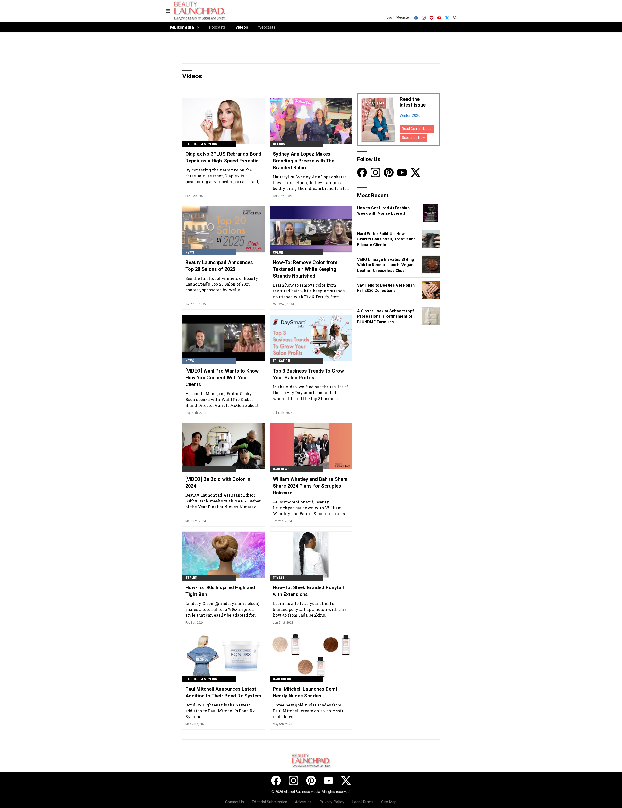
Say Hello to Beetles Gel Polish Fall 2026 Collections (386, 288)
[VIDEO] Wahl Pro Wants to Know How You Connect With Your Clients (222, 377)
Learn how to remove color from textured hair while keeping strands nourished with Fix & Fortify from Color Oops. (309, 290)
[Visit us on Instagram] (375, 172)
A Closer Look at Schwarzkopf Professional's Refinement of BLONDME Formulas (385, 316)
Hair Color (282, 679)
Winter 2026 (410, 115)
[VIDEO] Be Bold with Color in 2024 (217, 482)
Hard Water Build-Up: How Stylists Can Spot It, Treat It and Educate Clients (386, 239)
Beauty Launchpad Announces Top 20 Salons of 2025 (219, 265)
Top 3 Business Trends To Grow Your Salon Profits (308, 374)
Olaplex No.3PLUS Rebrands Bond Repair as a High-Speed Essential (223, 157)
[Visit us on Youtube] (402, 172)
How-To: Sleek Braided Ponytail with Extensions (308, 591)
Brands (279, 144)
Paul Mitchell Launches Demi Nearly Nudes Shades (305, 692)
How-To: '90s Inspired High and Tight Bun (220, 591)
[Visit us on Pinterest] (389, 172)
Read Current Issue (417, 129)
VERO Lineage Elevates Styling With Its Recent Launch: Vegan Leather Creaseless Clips (385, 265)
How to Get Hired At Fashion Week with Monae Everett (383, 211)
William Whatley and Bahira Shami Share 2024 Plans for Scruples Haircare (311, 486)
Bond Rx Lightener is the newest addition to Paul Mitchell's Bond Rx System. (220, 710)
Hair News (281, 469)
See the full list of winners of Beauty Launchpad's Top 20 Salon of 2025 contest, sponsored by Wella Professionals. (221, 284)
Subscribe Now (413, 138)
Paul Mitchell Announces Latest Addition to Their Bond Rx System (223, 692)
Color (278, 252)
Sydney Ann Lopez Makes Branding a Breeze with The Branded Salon (304, 160)
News (189, 252)
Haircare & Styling (201, 144)
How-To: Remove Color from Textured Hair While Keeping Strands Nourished (305, 269)
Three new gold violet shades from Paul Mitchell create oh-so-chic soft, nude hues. (308, 710)
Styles (191, 577)
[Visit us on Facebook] (362, 172)
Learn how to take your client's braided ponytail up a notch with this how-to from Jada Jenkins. (309, 609)
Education (281, 361)
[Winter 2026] (378, 119)
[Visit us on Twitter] (415, 172)
